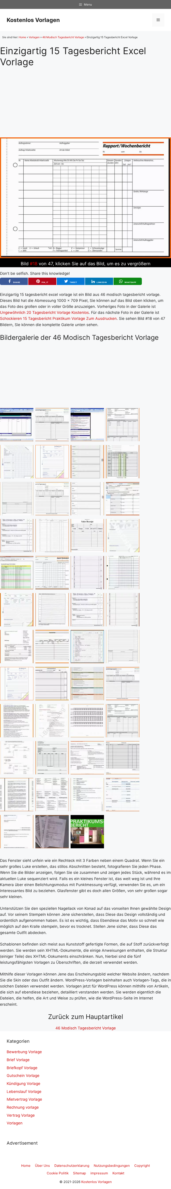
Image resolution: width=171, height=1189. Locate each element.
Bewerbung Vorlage (24, 1052)
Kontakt (118, 1173)
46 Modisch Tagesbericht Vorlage (63, 37)
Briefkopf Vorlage (22, 1068)
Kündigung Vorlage (23, 1083)
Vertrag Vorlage (21, 1115)
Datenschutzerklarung (71, 1165)
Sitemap (79, 1173)
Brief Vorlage (18, 1060)
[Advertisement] (85, 99)
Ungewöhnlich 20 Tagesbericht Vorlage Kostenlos (44, 312)
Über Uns (42, 1165)
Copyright (142, 1165)
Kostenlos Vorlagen (33, 20)
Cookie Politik (58, 1173)
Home (22, 37)
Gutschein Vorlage (23, 1075)
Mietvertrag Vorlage (24, 1099)
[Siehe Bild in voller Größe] (85, 257)
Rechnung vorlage (23, 1107)
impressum (99, 1173)
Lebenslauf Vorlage (24, 1091)
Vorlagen (34, 37)
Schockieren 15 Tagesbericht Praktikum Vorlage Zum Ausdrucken (58, 318)
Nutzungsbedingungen (112, 1165)
